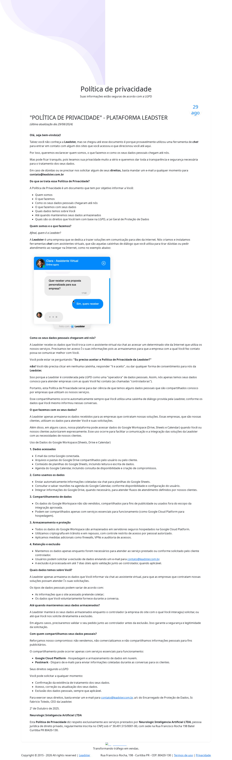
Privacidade (203, 755)
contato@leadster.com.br (143, 559)
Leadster (84, 755)
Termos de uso (183, 755)
